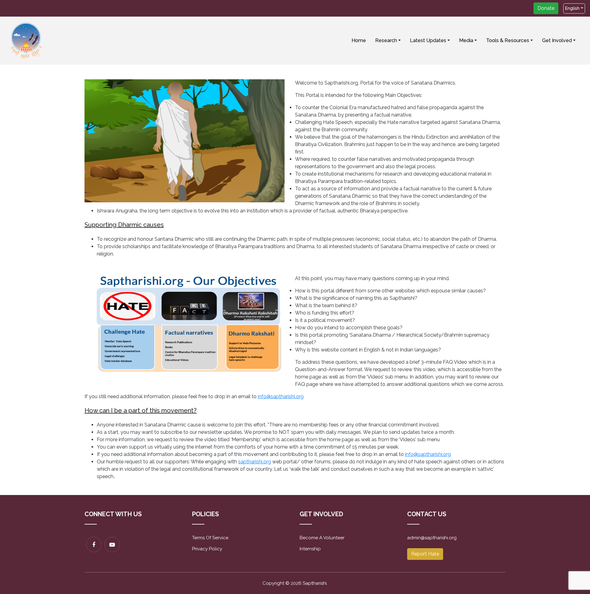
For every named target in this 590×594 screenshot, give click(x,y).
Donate (545, 8)
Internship (310, 549)
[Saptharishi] (26, 40)
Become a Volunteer (322, 538)
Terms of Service (210, 538)
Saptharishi (315, 583)
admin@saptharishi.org (432, 538)
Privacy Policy (207, 549)
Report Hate (425, 554)
